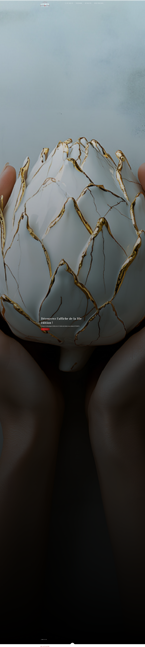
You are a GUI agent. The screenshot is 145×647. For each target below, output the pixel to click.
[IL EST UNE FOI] (45, 4)
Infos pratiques (98, 3)
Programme (79, 3)
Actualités (88, 3)
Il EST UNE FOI (69, 3)
